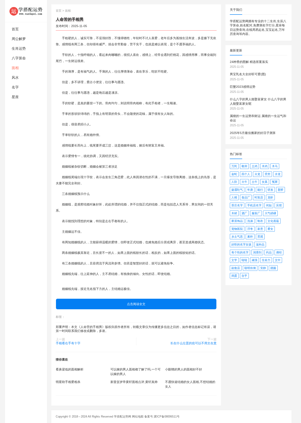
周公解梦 (19, 39)
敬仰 (244, 166)
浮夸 (250, 229)
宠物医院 (237, 229)
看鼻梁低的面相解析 (70, 369)
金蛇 (234, 174)
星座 (15, 97)
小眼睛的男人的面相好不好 (183, 369)
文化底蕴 (273, 221)
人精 (234, 197)
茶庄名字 (237, 205)
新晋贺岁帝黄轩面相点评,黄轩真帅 (134, 382)
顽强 (254, 260)
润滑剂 (257, 252)
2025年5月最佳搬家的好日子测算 (253, 133)
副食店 (235, 268)
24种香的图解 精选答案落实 (249, 62)
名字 (15, 87)
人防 (234, 181)
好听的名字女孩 (241, 244)
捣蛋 (234, 275)
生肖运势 (19, 48)
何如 (269, 205)
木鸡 (265, 166)
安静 (263, 268)
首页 (15, 29)
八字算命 (19, 58)
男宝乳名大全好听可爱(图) (248, 74)
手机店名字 (254, 205)
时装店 (259, 197)
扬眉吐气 (237, 189)
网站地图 (137, 416)
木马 (275, 166)
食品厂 (246, 197)
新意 (260, 229)
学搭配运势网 (122, 416)
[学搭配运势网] (26, 11)
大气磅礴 (270, 213)
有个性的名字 (240, 252)
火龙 (257, 174)
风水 (15, 77)
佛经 (279, 252)
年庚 (250, 189)
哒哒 (244, 260)
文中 (278, 260)
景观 (260, 236)
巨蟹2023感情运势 (242, 86)
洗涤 (250, 221)
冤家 (275, 181)
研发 (270, 189)
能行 (260, 189)
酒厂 (244, 213)
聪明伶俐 (250, 268)
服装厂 (256, 213)
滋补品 (260, 244)
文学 (234, 260)
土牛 (254, 181)
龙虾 (270, 197)
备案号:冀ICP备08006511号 (162, 416)
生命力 (266, 260)
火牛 (244, 181)
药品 (269, 252)
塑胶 (280, 189)
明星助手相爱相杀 (68, 382)
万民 (234, 166)
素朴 (250, 236)
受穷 (267, 174)
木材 (234, 213)
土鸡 (254, 166)
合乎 (244, 275)
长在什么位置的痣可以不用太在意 (193, 343)
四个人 (246, 174)
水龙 (278, 174)
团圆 (273, 268)
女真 (265, 181)
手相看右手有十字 (68, 343)
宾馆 (279, 205)
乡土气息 (237, 236)
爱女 (270, 229)
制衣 (260, 221)
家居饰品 (237, 221)
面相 (15, 68)
